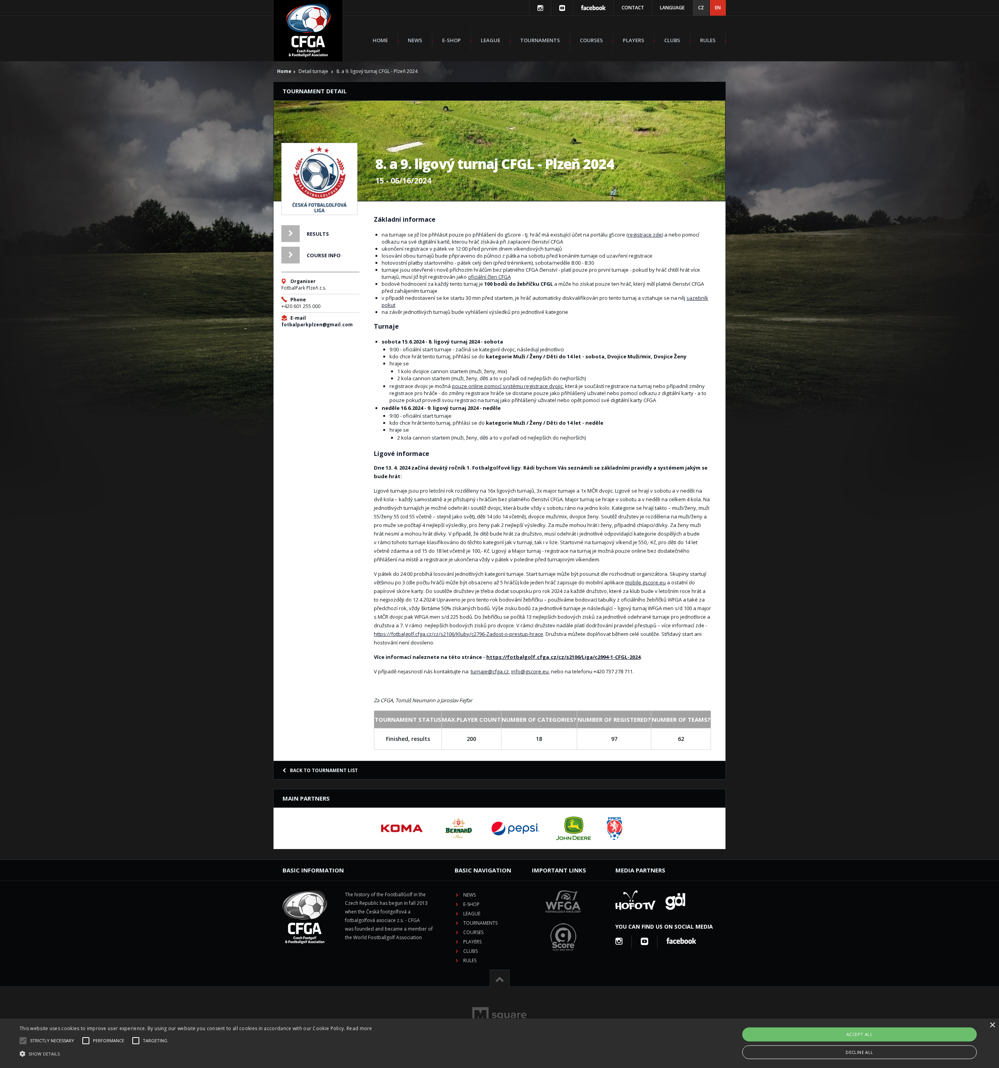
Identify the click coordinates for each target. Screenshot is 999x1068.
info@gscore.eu (530, 671)
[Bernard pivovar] (458, 828)
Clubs (672, 40)
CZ (701, 7)
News (415, 40)
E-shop (451, 40)
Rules (708, 40)
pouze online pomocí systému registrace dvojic (507, 386)
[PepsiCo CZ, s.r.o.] (515, 828)
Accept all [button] (859, 1034)
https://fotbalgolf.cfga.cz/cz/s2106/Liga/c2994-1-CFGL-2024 (563, 656)
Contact (633, 7)
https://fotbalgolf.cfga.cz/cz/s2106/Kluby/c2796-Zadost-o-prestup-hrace (458, 633)
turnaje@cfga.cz (490, 671)
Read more (359, 1028)
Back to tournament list (324, 770)
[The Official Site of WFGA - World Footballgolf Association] (563, 918)
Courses (591, 40)
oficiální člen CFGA (489, 276)
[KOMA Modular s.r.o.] (402, 828)
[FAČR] (614, 828)
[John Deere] (573, 828)
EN (718, 7)
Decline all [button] (859, 1052)
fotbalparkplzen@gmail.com (317, 324)
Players (633, 40)
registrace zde (645, 234)
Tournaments (540, 40)
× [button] (992, 1025)
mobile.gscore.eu (645, 582)
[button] (196, 1054)
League (490, 40)
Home (380, 40)
